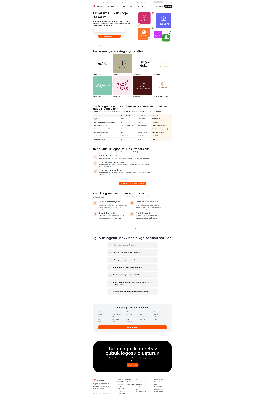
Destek (138, 379)
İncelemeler (139, 384)
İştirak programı (158, 379)
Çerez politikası (158, 389)
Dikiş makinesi (129, 321)
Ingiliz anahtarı (115, 319)
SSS (137, 389)
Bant (99, 311)
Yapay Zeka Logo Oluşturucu (125, 381)
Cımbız (127, 319)
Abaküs (113, 316)
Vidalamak (114, 311)
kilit (154, 311)
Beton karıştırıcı (143, 316)
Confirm (158, 2)
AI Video (125, 6)
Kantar (127, 311)
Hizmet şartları (158, 391)
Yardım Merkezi (140, 381)
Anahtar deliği (156, 316)
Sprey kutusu (129, 314)
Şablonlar (157, 381)
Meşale (141, 311)
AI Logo (118, 6)
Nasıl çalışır (120, 391)
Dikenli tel (155, 319)
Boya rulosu (142, 319)
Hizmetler (138, 386)
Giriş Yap (161, 6)
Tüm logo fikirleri (132, 327)
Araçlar (99, 321)
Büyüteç (100, 314)
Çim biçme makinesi (116, 314)
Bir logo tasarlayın (109, 6)
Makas (113, 321)
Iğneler (141, 314)
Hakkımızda (120, 388)
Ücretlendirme (121, 393)
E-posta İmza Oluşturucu (124, 379)
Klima (127, 316)
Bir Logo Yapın (132, 365)
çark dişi (155, 314)
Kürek (99, 319)
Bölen (99, 316)
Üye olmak (168, 6)
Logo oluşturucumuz (99, 152)
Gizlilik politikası (158, 386)
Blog (155, 384)
